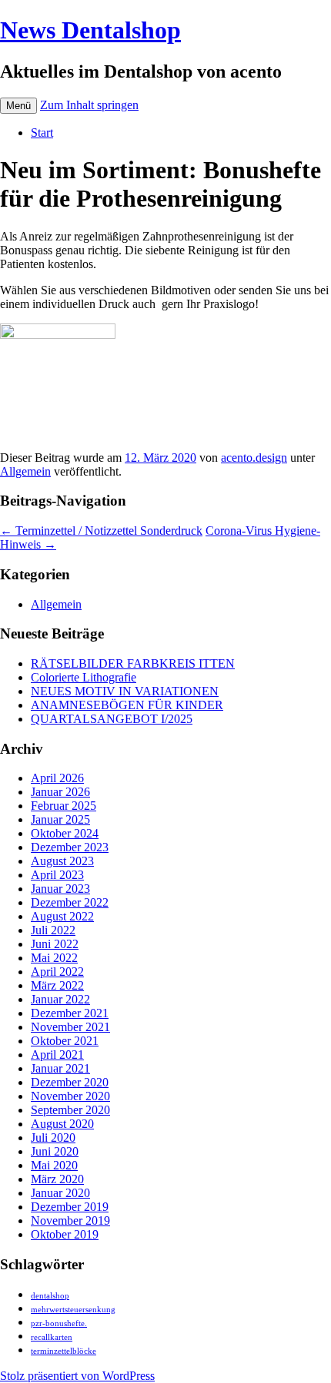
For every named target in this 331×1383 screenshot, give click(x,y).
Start (42, 132)
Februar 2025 (63, 805)
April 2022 (57, 971)
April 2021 (57, 1054)
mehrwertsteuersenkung (73, 1309)
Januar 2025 (60, 819)
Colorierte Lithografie (83, 677)
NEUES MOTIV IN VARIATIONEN (125, 691)
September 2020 (70, 1109)
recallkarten (51, 1337)
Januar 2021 (60, 1068)
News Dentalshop (90, 30)
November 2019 (70, 1220)
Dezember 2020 (70, 1082)
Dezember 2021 (70, 1013)
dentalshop (50, 1296)
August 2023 (62, 860)
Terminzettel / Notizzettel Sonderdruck (101, 530)
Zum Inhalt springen (89, 104)
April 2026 (57, 777)
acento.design (254, 457)
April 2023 (57, 874)
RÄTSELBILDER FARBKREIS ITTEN (133, 663)
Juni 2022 (55, 943)
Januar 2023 (60, 888)
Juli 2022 (53, 930)
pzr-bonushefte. (59, 1323)
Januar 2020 (60, 1192)
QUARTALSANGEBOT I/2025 (111, 718)
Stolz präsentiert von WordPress (77, 1375)
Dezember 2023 (70, 847)
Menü (18, 105)
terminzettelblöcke (63, 1351)
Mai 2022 (54, 957)
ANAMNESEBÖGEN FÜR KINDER (127, 704)
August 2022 (62, 916)
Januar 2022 (60, 999)
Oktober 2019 (65, 1234)
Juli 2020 (53, 1137)
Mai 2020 (54, 1165)
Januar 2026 (60, 791)
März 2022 (57, 985)
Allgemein (25, 471)
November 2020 (70, 1096)
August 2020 (62, 1123)
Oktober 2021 (65, 1040)
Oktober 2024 (65, 833)
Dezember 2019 (70, 1206)
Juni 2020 (55, 1151)
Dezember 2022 (70, 902)
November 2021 (70, 1026)
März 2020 (57, 1179)
